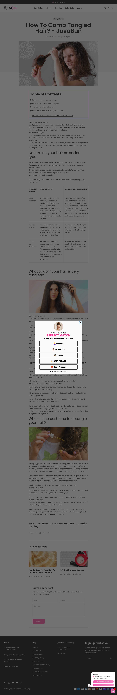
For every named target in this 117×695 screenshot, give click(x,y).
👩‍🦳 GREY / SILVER (58, 361)
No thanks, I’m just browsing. (58, 371)
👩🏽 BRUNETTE (58, 349)
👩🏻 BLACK (58, 355)
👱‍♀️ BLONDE (58, 343)
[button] (113, 691)
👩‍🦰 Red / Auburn (58, 367)
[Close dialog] (80, 322)
